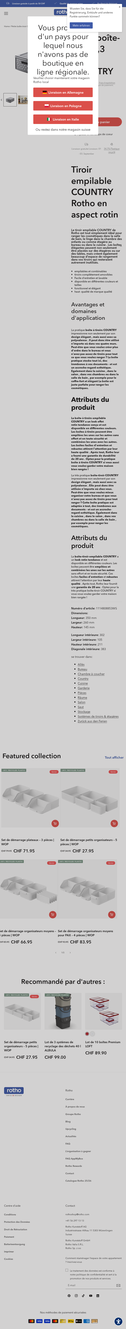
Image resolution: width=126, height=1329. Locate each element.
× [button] (119, 7)
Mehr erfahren (81, 25)
